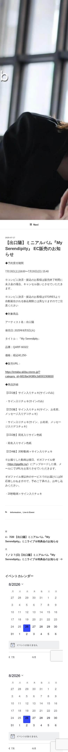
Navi (36, 224)
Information (15, 512)
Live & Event (28, 512)
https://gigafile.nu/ (18, 464)
